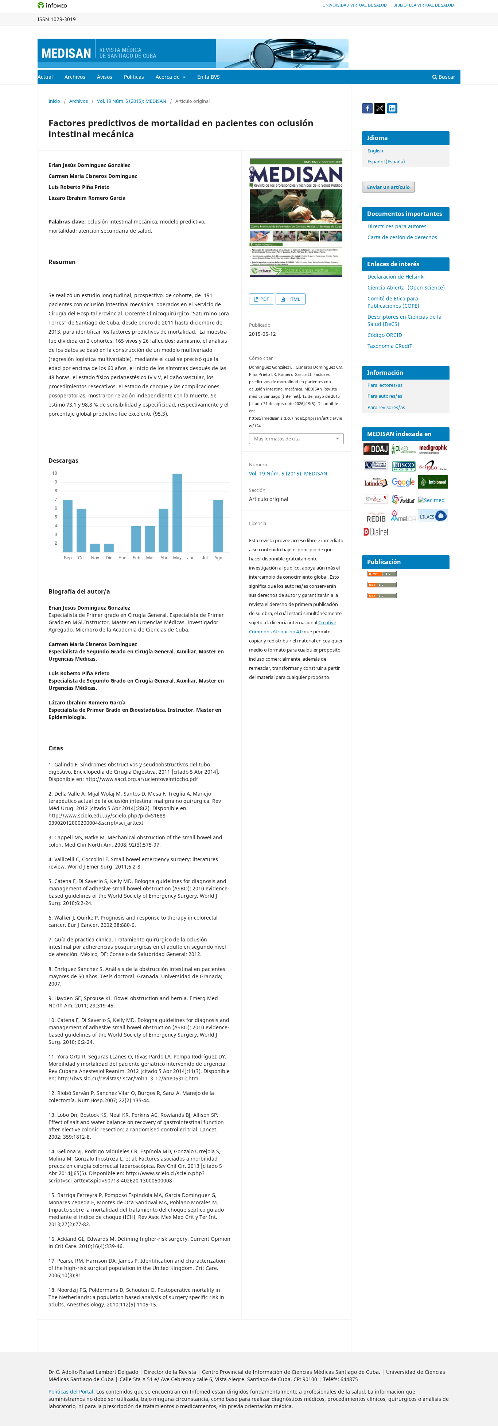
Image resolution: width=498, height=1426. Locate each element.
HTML (293, 299)
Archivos (75, 76)
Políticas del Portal (70, 1391)
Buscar (446, 76)
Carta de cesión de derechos (402, 237)
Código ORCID (384, 334)
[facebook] (367, 111)
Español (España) (386, 161)
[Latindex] (376, 486)
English (375, 150)
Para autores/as (384, 396)
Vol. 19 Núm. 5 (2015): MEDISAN (131, 101)
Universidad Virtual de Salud (355, 5)
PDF (264, 299)
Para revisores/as (386, 407)
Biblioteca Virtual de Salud (423, 5)
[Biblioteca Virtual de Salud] (376, 469)
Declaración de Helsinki (396, 276)
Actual (45, 76)
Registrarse (426, 31)
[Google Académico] (403, 486)
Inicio (54, 101)
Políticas (134, 76)
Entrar (453, 31)
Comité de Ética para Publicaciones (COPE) (393, 302)
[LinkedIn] (392, 111)
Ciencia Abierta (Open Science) (406, 287)
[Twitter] (379, 111)
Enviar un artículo (388, 187)
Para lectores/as (384, 385)
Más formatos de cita (277, 438)
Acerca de (168, 76)
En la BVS (208, 76)
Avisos (104, 76)
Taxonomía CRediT (389, 345)
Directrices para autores (397, 226)
